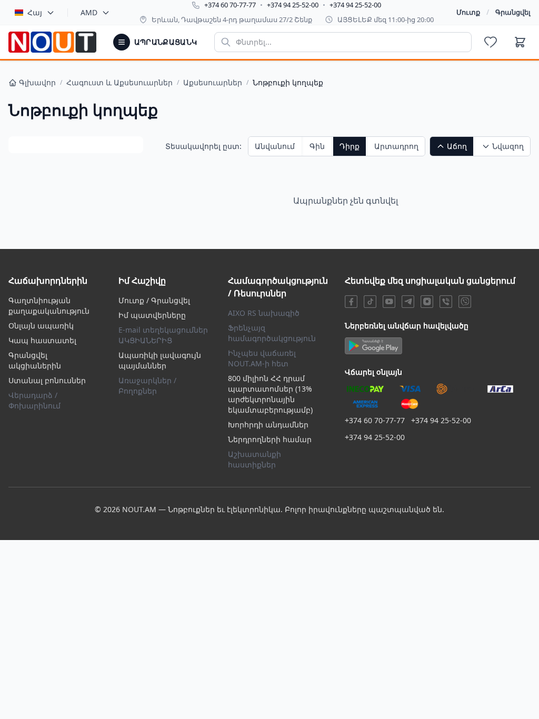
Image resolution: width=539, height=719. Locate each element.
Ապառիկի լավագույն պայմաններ (159, 360)
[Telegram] (408, 301)
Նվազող (508, 146)
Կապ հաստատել (42, 340)
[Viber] (446, 301)
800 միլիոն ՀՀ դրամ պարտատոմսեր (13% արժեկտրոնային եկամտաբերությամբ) (270, 394)
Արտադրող (396, 146)
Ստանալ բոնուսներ (47, 380)
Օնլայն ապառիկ (41, 326)
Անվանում (275, 146)
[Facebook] (351, 301)
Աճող (457, 146)
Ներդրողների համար (270, 439)
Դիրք (350, 146)
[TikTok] (370, 301)
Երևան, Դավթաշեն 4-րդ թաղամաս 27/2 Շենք (232, 19)
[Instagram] (427, 301)
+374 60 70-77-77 (230, 4)
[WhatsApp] (464, 301)
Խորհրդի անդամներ (268, 425)
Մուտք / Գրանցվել (154, 300)
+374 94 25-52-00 (292, 4)
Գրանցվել (513, 12)
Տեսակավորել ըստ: (203, 146)
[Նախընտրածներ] (490, 42)
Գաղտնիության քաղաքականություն (48, 305)
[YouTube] (389, 301)
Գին (317, 146)
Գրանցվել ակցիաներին (34, 360)
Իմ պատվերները (152, 315)
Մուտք (468, 12)
